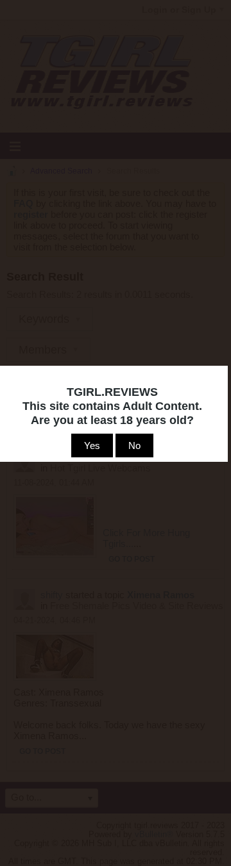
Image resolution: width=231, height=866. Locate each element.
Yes (92, 445)
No (134, 445)
